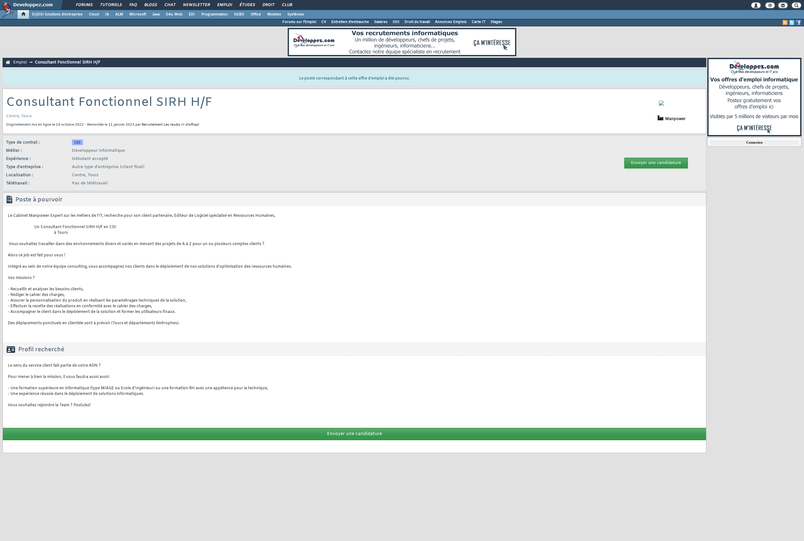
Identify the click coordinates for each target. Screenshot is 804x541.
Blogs (150, 5)
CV (323, 22)
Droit (268, 5)
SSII (396, 22)
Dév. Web (174, 14)
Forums (84, 5)
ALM (119, 14)
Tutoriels (110, 5)
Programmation (214, 14)
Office (256, 14)
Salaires (381, 22)
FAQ (132, 5)
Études (247, 5)
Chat (170, 5)
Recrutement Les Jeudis (161, 125)
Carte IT (479, 22)
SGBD (239, 14)
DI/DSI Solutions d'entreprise (57, 14)
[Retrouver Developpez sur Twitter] (791, 22)
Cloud (94, 14)
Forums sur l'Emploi (299, 22)
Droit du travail (417, 22)
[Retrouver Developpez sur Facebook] (798, 22)
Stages (496, 22)
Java (156, 14)
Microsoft (137, 14)
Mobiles (274, 14)
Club (286, 5)
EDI (192, 14)
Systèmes (295, 14)
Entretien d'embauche (350, 22)
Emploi (224, 5)
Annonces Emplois (451, 22)
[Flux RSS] (785, 22)
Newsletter (196, 5)
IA (107, 14)
